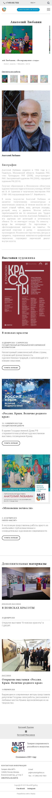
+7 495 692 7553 (12, 3)
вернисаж (6, 604)
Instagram (31, 788)
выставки (16, 604)
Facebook (21, 788)
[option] (26, 48)
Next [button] (49, 40)
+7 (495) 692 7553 (39, 776)
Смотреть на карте (9, 778)
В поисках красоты (15, 333)
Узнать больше (11, 368)
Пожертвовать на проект (28, 9)
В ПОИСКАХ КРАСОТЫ (18, 608)
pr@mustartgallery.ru (36, 773)
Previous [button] (2, 40)
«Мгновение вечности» (17, 508)
